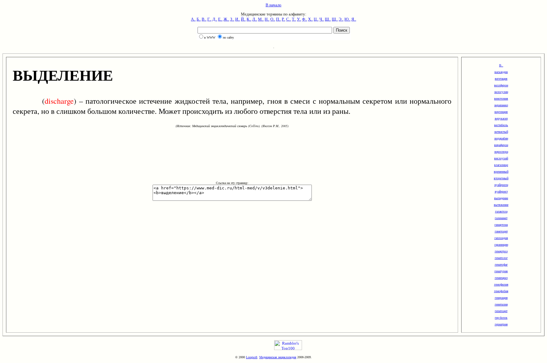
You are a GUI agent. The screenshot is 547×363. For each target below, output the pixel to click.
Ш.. (328, 19)
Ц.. (316, 19)
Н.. (267, 19)
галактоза (501, 211)
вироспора (501, 151)
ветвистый (501, 131)
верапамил (501, 105)
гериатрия (501, 324)
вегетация (501, 78)
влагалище (501, 165)
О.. (272, 19)
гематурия (501, 271)
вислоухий (501, 158)
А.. (193, 19)
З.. (232, 19)
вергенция (501, 112)
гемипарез (501, 278)
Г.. (209, 19)
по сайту (228, 37)
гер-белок (501, 317)
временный (501, 171)
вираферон (501, 145)
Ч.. (321, 19)
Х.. (310, 19)
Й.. (243, 19)
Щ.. (335, 19)
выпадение (501, 198)
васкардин (501, 72)
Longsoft (251, 357)
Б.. (199, 19)
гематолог (501, 258)
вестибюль (501, 125)
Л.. (254, 19)
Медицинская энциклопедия (277, 357)
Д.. (214, 19)
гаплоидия (501, 238)
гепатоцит (501, 311)
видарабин (501, 138)
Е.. (220, 19)
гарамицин (501, 244)
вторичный (501, 178)
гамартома (501, 224)
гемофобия (501, 291)
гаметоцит (501, 231)
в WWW (209, 37)
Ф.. (304, 19)
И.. (237, 19)
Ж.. (226, 19)
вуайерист (501, 191)
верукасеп (501, 118)
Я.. (353, 19)
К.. (249, 19)
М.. (261, 19)
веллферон (501, 85)
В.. (204, 19)
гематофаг (501, 264)
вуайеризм (501, 185)
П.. (278, 19)
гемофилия (501, 284)
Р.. (283, 19)
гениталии (501, 304)
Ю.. (347, 19)
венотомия (501, 98)
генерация (501, 297)
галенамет (501, 218)
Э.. (341, 19)
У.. (299, 19)
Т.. (294, 19)
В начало (273, 5)
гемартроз (501, 251)
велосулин (501, 92)
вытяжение (501, 204)
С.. (288, 19)
